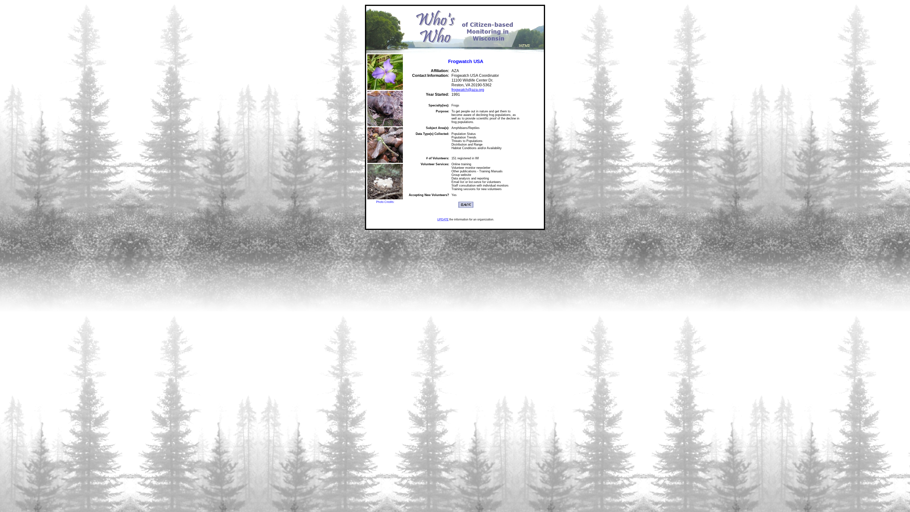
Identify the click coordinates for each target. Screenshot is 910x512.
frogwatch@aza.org (467, 90)
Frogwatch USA (465, 61)
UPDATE (443, 219)
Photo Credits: (385, 202)
